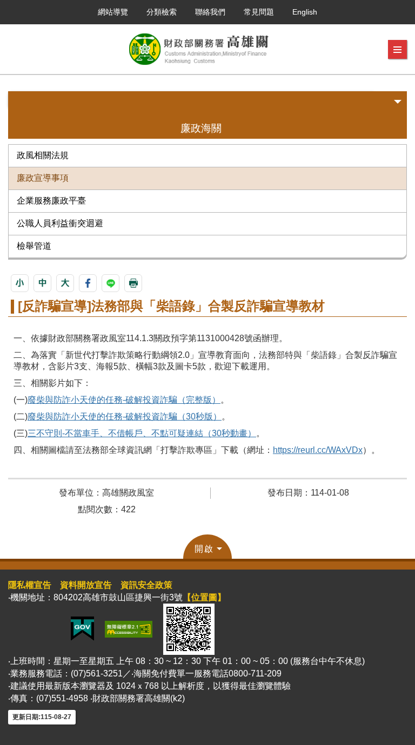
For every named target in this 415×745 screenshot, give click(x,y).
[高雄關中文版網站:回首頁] (198, 49)
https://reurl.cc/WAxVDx (318, 450)
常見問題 (259, 12)
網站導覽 (113, 12)
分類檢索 (161, 12)
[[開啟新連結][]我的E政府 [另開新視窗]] (82, 628)
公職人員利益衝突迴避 (60, 223)
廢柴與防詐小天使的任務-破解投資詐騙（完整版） (124, 399)
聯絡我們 (210, 12)
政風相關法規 (43, 155)
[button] (397, 49)
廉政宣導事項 (43, 177)
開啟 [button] (204, 548)
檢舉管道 (34, 245)
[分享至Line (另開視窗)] (110, 283)
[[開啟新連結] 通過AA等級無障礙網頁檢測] (128, 628)
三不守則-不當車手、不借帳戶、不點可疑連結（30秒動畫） (142, 433)
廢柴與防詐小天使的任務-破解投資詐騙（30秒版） (125, 416)
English (304, 12)
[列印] (133, 283)
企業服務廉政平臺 (51, 200)
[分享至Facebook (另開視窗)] (88, 283)
